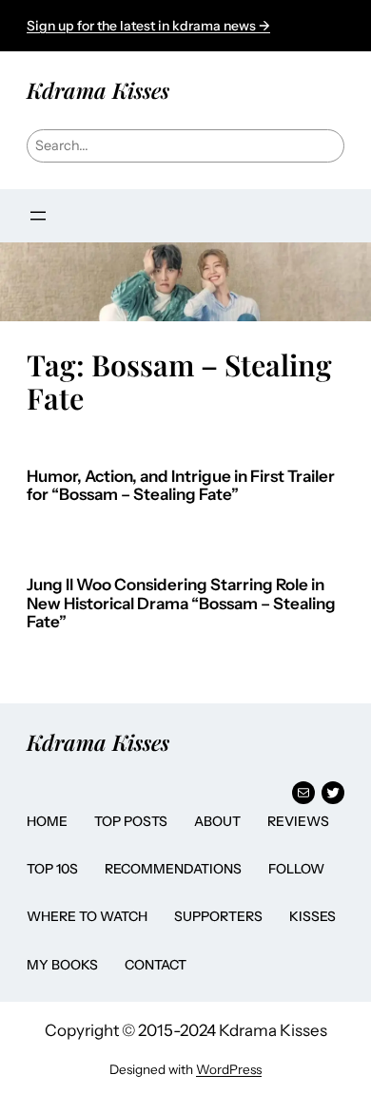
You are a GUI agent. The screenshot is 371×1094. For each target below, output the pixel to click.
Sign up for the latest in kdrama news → (148, 25)
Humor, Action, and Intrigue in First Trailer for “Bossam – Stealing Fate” (181, 486)
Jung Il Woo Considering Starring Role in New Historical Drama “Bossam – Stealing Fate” (181, 603)
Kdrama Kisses (98, 90)
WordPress (229, 1069)
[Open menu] (38, 215)
